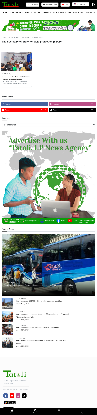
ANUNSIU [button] (34, 4)
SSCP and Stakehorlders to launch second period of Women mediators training (16, 78)
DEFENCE (47, 12)
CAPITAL (68, 12)
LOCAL (11, 12)
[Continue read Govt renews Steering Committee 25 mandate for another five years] (7, 342)
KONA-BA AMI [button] (51, 4)
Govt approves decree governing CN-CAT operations (37, 327)
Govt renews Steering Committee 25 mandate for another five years (41, 341)
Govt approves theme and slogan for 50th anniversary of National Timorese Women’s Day (42, 315)
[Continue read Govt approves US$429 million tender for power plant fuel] (7, 303)
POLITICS (28, 12)
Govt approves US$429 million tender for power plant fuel (39, 301)
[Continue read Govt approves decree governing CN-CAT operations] (7, 329)
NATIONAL (20, 12)
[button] (12, 411)
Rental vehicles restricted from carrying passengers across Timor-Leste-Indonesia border (40, 285)
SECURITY (38, 12)
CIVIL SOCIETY (79, 12)
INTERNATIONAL (11, 283)
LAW (62, 12)
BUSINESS (22, 298)
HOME (5, 12)
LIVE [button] (66, 4)
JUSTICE (55, 12)
